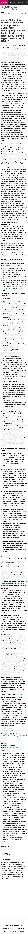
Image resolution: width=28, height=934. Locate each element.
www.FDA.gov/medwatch (14, 576)
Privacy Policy (21, 931)
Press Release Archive (16, 925)
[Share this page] (26, 13)
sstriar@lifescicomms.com (12, 747)
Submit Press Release (8, 928)
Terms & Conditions (20, 928)
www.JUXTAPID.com (8, 288)
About (7, 925)
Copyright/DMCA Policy (9, 931)
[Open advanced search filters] (22, 13)
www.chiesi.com (20, 694)
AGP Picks (4, 2)
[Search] (18, 13)
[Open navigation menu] (2, 13)
